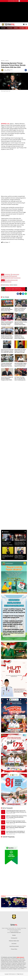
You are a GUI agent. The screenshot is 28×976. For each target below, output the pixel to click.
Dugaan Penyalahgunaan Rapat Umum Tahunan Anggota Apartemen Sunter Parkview (20, 309)
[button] (26, 24)
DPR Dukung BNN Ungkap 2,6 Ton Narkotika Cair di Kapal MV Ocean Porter (21, 365)
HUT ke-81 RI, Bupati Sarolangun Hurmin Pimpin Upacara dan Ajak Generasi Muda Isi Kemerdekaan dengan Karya (16, 821)
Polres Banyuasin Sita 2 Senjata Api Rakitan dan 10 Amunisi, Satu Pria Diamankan (20, 543)
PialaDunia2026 (16, 274)
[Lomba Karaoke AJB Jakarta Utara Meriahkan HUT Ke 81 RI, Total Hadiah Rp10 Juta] (7, 303)
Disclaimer (14, 943)
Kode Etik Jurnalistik (14, 946)
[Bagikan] (26, 70)
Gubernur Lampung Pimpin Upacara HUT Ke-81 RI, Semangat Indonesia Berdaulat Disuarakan (16, 816)
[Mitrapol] (8, 24)
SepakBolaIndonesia (7, 278)
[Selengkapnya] (25, 531)
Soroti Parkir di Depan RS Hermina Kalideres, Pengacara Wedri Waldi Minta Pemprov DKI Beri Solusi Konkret (7, 379)
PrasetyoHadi (14, 276)
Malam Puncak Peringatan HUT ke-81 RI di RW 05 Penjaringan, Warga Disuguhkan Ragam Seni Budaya (7, 323)
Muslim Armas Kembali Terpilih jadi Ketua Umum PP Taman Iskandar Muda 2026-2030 (7, 337)
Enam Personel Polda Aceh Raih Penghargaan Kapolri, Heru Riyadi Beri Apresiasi (7, 351)
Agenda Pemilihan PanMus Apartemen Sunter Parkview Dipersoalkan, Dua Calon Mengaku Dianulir (21, 323)
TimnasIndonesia (16, 278)
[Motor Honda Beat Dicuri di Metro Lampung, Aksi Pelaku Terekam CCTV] (7, 537)
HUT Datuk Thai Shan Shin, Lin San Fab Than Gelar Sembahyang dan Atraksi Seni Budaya (20, 379)
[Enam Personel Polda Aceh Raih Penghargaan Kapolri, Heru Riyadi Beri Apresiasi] (7, 344)
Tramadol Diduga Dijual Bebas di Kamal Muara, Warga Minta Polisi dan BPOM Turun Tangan (6, 365)
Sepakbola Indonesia (7, 281)
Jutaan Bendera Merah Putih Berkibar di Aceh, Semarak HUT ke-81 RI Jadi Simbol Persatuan (15, 832)
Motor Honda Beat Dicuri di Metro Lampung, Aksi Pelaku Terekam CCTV (7, 543)
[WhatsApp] (26, 294)
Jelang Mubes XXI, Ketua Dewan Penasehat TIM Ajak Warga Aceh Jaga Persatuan (20, 351)
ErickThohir (8, 274)
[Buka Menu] (24, 24)
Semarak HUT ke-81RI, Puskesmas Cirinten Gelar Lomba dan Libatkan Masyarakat (16, 826)
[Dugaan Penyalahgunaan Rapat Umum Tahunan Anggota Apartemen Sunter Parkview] (21, 303)
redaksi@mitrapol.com (15, 932)
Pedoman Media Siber (14, 940)
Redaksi (14, 935)
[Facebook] (18, 294)
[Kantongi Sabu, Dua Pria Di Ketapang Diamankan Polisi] (7, 550)
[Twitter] (20, 294)
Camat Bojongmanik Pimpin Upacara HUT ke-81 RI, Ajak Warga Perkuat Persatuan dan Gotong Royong (16, 811)
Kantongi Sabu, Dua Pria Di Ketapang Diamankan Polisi (7, 557)
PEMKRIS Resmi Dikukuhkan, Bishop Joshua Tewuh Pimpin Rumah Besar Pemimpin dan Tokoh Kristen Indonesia (20, 337)
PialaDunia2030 (6, 276)
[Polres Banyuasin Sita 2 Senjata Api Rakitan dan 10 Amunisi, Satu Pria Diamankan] (20, 537)
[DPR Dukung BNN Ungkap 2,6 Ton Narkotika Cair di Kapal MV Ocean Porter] (21, 358)
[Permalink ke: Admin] (2, 70)
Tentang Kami (14, 938)
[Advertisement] (14, 12)
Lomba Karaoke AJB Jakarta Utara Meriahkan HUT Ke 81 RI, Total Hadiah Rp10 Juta (6, 309)
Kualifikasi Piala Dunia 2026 (12, 280)
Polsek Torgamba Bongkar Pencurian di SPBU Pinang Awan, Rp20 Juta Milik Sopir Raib (20, 557)
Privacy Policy (14, 949)
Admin (5, 69)
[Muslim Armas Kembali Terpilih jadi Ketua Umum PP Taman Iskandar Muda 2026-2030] (7, 330)
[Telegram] (23, 294)
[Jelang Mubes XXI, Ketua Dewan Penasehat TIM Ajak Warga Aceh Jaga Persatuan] (21, 344)
